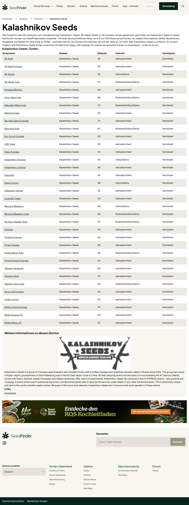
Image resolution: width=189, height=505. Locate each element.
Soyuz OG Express (14, 291)
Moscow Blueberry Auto (16, 214)
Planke (155, 470)
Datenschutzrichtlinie (13, 501)
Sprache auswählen (11, 466)
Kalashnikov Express (15, 159)
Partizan (8, 229)
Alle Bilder (88, 488)
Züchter (71, 6)
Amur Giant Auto (12, 97)
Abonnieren (178, 442)
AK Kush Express (13, 66)
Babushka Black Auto (15, 105)
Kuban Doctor (11, 183)
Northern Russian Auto (15, 221)
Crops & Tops (90, 484)
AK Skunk (9, 74)
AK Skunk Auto (12, 82)
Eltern (73, 45)
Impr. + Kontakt (131, 6)
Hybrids (86, 45)
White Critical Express (15, 307)
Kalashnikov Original (15, 167)
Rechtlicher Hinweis (37, 501)
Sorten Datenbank (57, 475)
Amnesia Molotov (13, 89)
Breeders (38, 18)
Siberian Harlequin (13, 268)
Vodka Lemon (11, 299)
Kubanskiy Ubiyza (13, 190)
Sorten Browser (42, 6)
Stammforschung (57, 479)
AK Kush (8, 58)
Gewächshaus (90, 479)
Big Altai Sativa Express (16, 120)
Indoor (86, 470)
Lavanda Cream (12, 198)
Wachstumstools (99, 6)
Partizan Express (13, 237)
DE (182, 6)
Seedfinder (7, 18)
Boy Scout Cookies (14, 136)
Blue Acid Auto (12, 128)
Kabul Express (11, 151)
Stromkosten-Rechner (128, 470)
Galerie (83, 6)
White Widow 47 (12, 322)
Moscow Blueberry (14, 206)
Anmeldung (168, 6)
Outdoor (87, 475)
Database (23, 18)
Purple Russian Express (16, 260)
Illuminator (122, 475)
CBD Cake (9, 144)
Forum (115, 6)
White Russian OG (13, 315)
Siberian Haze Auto (14, 284)
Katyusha (9, 175)
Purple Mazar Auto (14, 252)
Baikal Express (12, 113)
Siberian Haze (11, 276)
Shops (59, 6)
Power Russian (12, 245)
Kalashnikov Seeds (58, 18)
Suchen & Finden (56, 470)
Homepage (10, 393)
